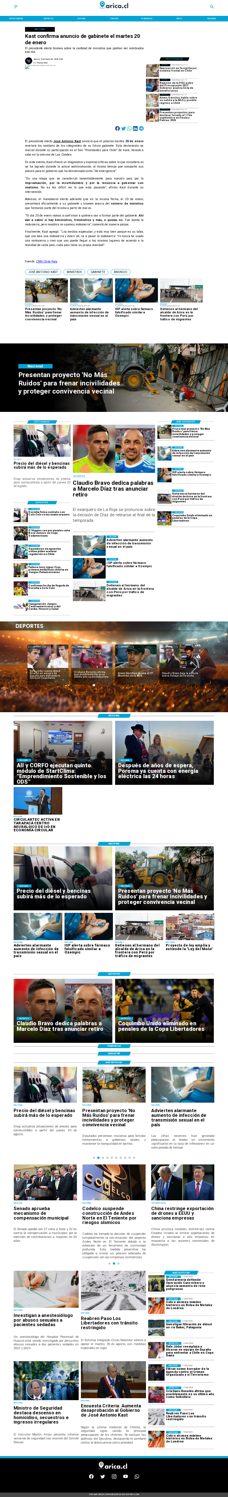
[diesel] (42, 456)
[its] (164, 453)
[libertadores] (113, 1310)
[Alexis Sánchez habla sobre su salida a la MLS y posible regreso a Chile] (152, 100)
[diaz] (114, 472)
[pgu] (152, 85)
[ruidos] (164, 432)
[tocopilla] (152, 70)
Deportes (37, 647)
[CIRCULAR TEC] (38, 814)
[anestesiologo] (46, 1307)
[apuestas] (21, 552)
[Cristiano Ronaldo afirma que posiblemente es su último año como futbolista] (156, 1395)
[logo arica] (114, 10)
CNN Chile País (46, 261)
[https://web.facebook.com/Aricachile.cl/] (91, 1478)
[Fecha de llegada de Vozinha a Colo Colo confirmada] (21, 588)
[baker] (156, 1328)
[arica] (164, 497)
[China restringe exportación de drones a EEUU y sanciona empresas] (113, 1200)
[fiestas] (152, 115)
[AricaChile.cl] (16, 8)
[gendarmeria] (156, 1283)
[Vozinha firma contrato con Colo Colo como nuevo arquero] (21, 515)
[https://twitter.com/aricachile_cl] (102, 1478)
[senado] (182, 1200)
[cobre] (156, 1305)
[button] (43, 272)
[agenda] (156, 1372)
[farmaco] (164, 475)
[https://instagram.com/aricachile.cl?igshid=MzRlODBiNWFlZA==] (114, 1478)
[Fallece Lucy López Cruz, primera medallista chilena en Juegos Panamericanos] (21, 570)
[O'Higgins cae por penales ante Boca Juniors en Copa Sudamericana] (21, 533)
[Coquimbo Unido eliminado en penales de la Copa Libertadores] (164, 518)
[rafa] (156, 1350)
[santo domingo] (21, 607)
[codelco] (45, 1200)
